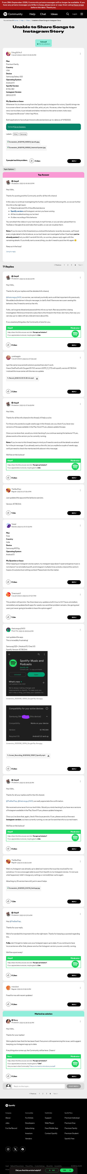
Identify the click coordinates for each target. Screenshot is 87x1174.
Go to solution (44, 44)
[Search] (68, 14)
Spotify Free (69, 1138)
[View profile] (8, 53)
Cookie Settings (40, 1166)
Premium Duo (70, 1123)
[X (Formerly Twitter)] (15, 1149)
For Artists (29, 1118)
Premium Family (71, 1128)
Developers (30, 1123)
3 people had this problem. (17, 160)
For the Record (11, 1128)
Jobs (7, 1123)
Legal (7, 1166)
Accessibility (58, 1166)
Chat (43, 14)
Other (28, 20)
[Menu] (82, 14)
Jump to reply (11, 251)
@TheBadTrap (11, 801)
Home (16, 20)
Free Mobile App (51, 1128)
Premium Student (72, 1133)
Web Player (49, 1123)
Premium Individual (72, 1118)
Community (15, 14)
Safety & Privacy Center (17, 1166)
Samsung (23, 134)
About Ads (49, 1166)
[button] (80, 53)
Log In (74, 14)
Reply (74, 161)
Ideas (54, 14)
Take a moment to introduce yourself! (42, 1066)
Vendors (28, 1138)
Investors (29, 1133)
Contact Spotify (51, 1133)
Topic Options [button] (9, 169)
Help (32, 14)
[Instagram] (8, 1149)
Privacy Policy (29, 1166)
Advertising (29, 1128)
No (53, 1170)
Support (48, 1118)
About (7, 1118)
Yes (64, 1170)
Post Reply (74, 1086)
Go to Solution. (20, 127)
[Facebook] (22, 1149)
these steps (78, 5)
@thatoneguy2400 (13, 297)
